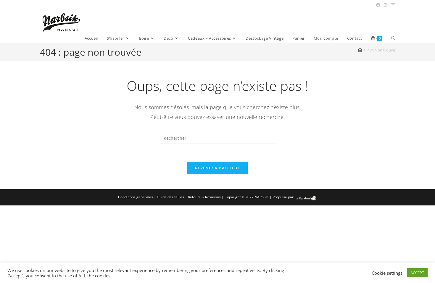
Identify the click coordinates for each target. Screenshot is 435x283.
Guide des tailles (170, 197)
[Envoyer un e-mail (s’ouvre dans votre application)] (392, 5)
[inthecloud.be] (305, 197)
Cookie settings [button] (387, 273)
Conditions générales (135, 197)
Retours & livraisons (204, 197)
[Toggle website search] (393, 38)
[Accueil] (360, 50)
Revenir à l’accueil (217, 168)
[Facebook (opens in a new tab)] (378, 5)
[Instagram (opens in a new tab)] (385, 5)
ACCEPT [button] (417, 272)
